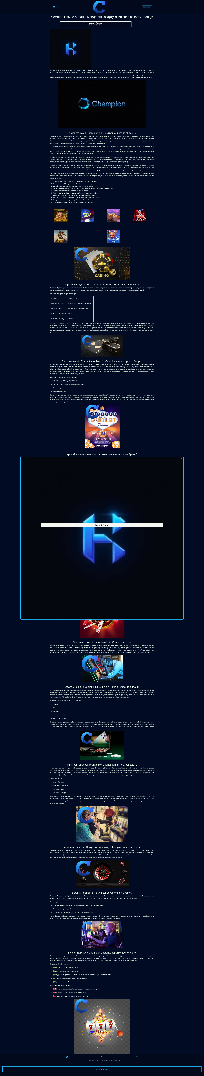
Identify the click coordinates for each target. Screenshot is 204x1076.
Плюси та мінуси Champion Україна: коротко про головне (73, 202)
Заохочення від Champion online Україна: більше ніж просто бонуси (77, 184)
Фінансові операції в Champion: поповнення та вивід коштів (74, 195)
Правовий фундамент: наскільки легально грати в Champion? (75, 181)
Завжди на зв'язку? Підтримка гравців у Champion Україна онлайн (76, 197)
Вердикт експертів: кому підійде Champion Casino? (71, 200)
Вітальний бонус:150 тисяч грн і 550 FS (95, 24)
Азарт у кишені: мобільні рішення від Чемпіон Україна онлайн (75, 193)
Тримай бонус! (102, 525)
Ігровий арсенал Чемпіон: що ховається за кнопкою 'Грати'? (74, 186)
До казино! (147, 7)
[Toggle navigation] (54, 7)
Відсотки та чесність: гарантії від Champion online (70, 191)
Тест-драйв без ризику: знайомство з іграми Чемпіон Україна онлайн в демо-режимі (83, 188)
